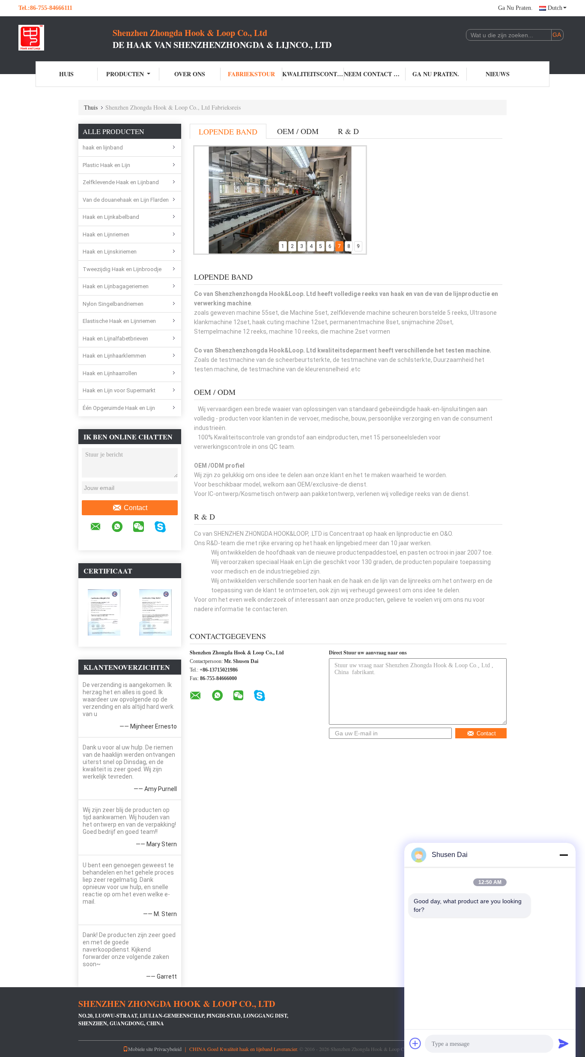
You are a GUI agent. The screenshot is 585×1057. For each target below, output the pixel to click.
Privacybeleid (168, 1048)
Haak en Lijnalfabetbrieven (115, 338)
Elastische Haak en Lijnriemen (119, 321)
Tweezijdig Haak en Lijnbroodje (122, 269)
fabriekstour (251, 73)
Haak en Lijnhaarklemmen (114, 355)
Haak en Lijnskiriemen (110, 251)
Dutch (555, 8)
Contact (135, 507)
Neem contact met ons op (375, 73)
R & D (348, 131)
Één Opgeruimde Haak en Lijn (119, 408)
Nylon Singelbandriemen (113, 304)
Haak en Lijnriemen (106, 234)
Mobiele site (140, 1048)
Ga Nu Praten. (515, 8)
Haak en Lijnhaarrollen (110, 373)
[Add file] (415, 1043)
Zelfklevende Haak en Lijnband (121, 182)
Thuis (91, 107)
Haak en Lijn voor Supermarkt (119, 390)
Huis (66, 73)
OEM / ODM (298, 131)
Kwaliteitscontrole (313, 73)
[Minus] (563, 855)
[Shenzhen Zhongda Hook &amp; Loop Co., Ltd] (65, 38)
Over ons (189, 73)
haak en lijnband (103, 147)
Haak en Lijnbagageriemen (116, 286)
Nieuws (498, 73)
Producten (125, 73)
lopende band (228, 131)
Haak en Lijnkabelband (111, 217)
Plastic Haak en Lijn (106, 165)
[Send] (563, 1043)
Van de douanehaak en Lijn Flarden (126, 200)
